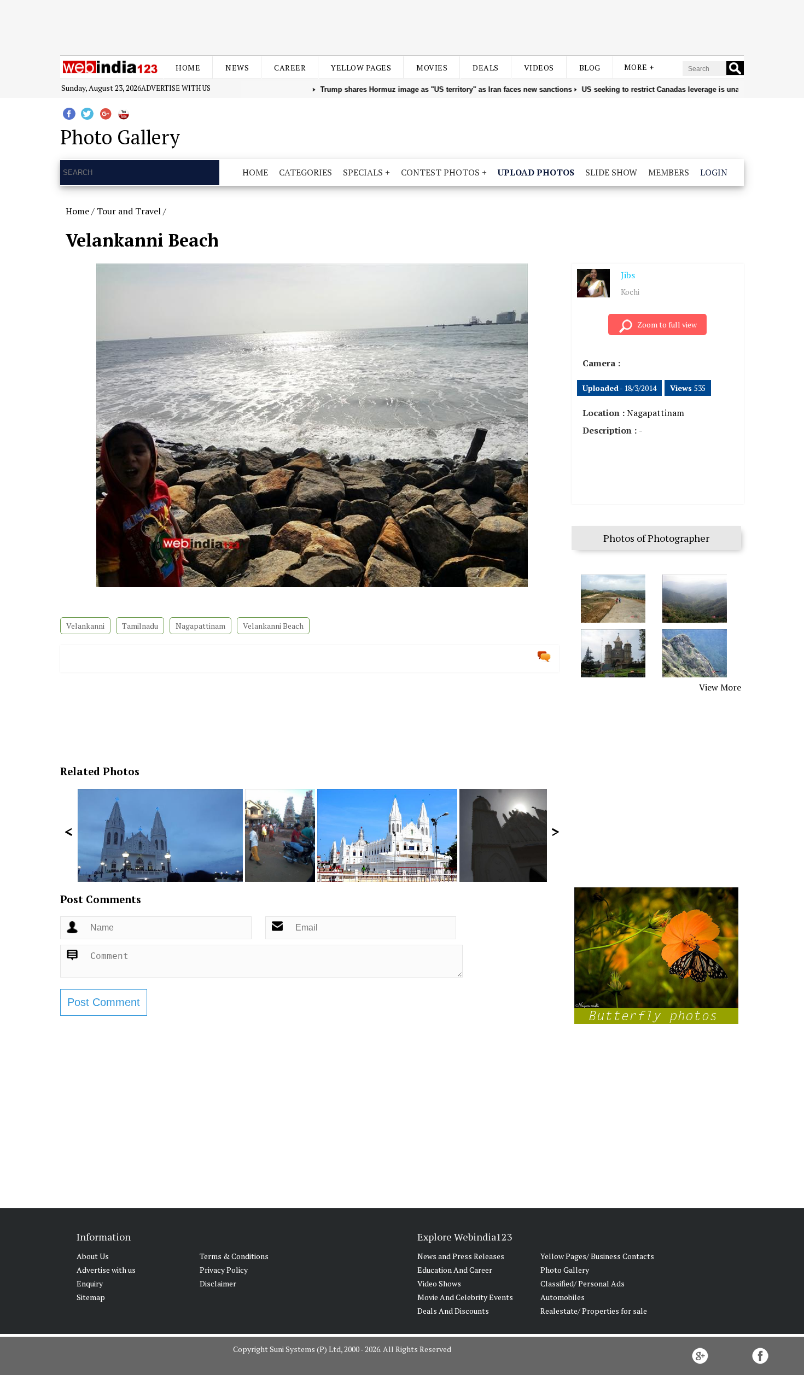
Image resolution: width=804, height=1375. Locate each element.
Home (188, 67)
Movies (431, 67)
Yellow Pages (361, 67)
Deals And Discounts (453, 1311)
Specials (363, 172)
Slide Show (611, 172)
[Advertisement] (402, 26)
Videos (539, 67)
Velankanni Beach (273, 626)
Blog (590, 67)
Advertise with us (176, 88)
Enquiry (90, 1283)
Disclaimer (218, 1283)
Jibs (628, 275)
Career (290, 67)
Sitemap (91, 1297)
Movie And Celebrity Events (465, 1297)
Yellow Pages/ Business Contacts (597, 1256)
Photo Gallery (564, 1270)
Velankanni (85, 626)
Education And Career (454, 1270)
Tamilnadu (140, 626)
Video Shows (439, 1283)
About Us (93, 1256)
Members (668, 172)
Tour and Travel (129, 211)
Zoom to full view (667, 324)
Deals (486, 67)
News (237, 67)
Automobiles (562, 1297)
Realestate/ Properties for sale (593, 1311)
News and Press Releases (460, 1256)
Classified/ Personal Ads (582, 1283)
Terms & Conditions (234, 1256)
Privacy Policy (224, 1270)
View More (720, 687)
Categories (305, 172)
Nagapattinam (200, 626)
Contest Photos (440, 172)
